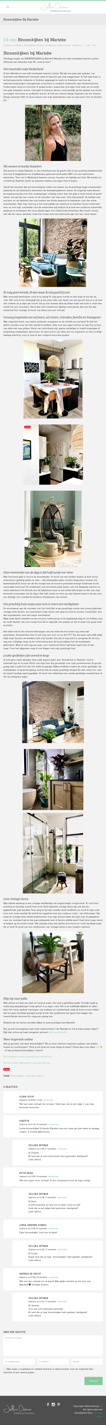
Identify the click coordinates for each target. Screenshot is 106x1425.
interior (40, 1075)
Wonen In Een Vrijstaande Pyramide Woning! (26, 1063)
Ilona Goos (26, 1096)
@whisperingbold (58, 1032)
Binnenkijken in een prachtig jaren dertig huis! (27, 1056)
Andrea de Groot (30, 1274)
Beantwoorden (48, 1100)
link (97, 1047)
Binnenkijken (29, 45)
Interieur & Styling (44, 45)
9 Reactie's (77, 45)
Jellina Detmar (63, 45)
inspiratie (30, 1075)
